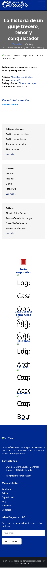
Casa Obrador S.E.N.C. (23, 563)
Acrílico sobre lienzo (16, 139)
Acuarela (10, 173)
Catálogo (29, 44)
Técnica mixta (12, 149)
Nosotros (6, 505)
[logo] (15, 4)
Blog (4, 501)
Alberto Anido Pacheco (17, 213)
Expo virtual (8, 497)
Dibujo (9, 183)
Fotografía (11, 188)
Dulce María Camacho (17, 223)
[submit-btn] (41, 532)
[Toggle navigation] (41, 4)
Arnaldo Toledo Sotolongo (19, 218)
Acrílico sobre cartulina (17, 134)
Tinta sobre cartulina (16, 144)
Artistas (6, 493)
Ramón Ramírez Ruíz (16, 228)
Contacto (6, 509)
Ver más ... (11, 154)
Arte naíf (10, 178)
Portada (17, 44)
